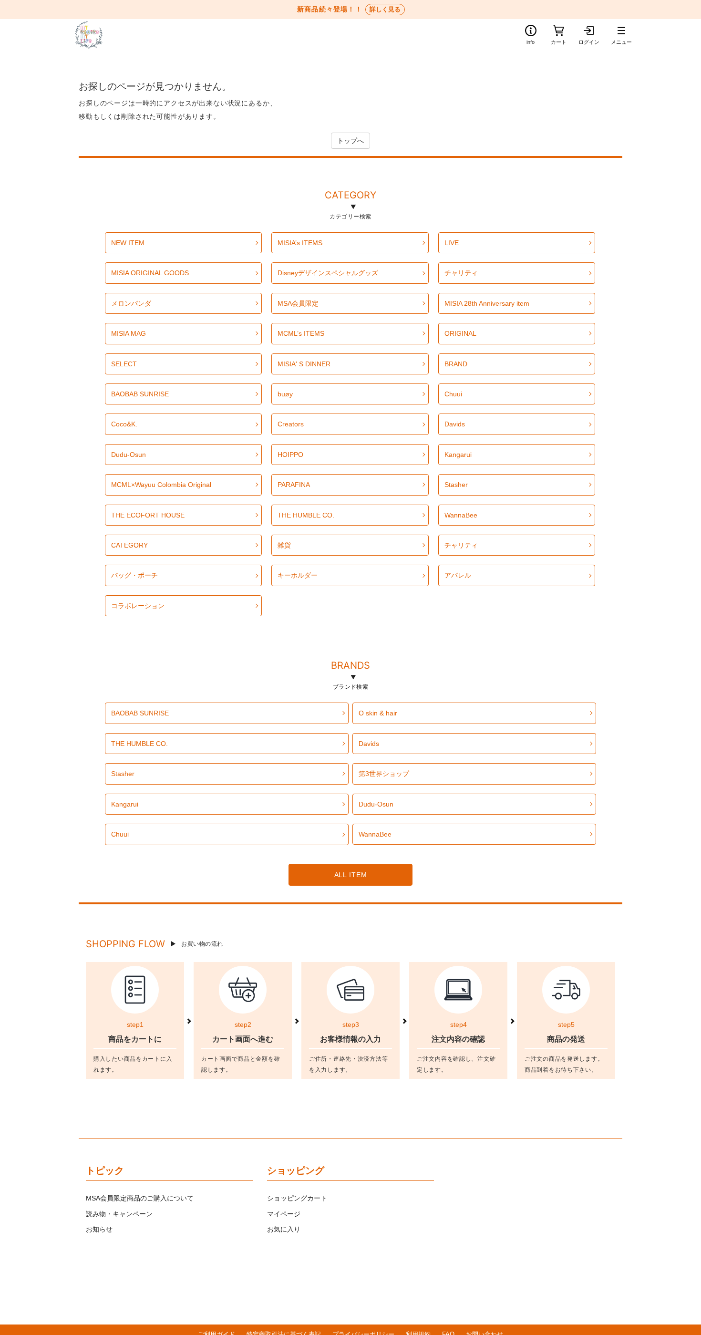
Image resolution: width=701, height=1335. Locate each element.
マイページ (283, 1214)
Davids (454, 424)
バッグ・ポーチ (134, 575)
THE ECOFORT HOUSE (148, 515)
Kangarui (458, 454)
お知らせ (99, 1229)
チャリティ (461, 273)
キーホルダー (298, 575)
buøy (285, 394)
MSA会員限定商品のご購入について (140, 1198)
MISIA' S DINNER (304, 364)
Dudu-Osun (128, 454)
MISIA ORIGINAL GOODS (150, 273)
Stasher (456, 484)
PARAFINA (294, 484)
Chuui (453, 394)
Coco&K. (124, 424)
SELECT (124, 364)
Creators (291, 424)
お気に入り (283, 1229)
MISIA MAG (128, 333)
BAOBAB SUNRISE (140, 394)
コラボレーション (138, 606)
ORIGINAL (460, 333)
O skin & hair (378, 713)
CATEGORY (350, 196)
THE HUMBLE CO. (306, 515)
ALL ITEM (350, 875)
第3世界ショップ (384, 773)
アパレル (457, 575)
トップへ (350, 141)
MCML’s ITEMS (301, 333)
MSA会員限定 (298, 303)
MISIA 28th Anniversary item (486, 303)
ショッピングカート (297, 1198)
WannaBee (460, 515)
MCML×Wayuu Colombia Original (161, 484)
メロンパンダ (131, 303)
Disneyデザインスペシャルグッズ (328, 273)
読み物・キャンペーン (119, 1214)
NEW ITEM (127, 243)
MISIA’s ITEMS (300, 243)
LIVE (451, 243)
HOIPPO (290, 454)
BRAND (455, 364)
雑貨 (284, 545)
